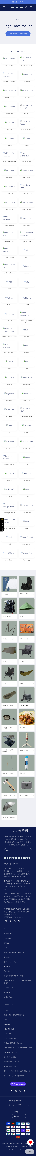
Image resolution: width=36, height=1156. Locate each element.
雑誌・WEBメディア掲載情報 (14, 952)
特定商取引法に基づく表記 (13, 976)
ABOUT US (8, 934)
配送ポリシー (8, 971)
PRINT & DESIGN (11, 988)
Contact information (25, 1150)
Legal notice (10, 1150)
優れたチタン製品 (10, 1057)
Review (7, 1024)
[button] (4, 7)
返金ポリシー (8, 957)
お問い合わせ (8, 997)
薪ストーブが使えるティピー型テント (17, 1071)
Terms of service (12, 1146)
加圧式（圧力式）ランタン (13, 1043)
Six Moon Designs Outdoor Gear (18, 1047)
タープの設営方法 (10, 1038)
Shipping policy (26, 1146)
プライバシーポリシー (12, 962)
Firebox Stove (10, 1052)
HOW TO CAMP (9, 1029)
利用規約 (7, 966)
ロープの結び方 (9, 1034)
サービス (7, 992)
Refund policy (15, 1143)
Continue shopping (18, 34)
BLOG (6, 948)
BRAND (6, 943)
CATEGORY (8, 938)
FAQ (5, 1019)
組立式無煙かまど (10, 1066)
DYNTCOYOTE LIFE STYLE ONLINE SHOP (17, 982)
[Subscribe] (29, 850)
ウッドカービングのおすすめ (14, 1076)
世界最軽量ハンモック (12, 1062)
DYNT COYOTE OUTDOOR (17, 1141)
